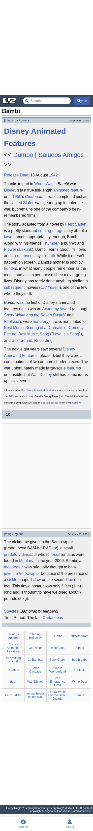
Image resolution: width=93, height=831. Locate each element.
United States (22, 203)
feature (77, 190)
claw (37, 580)
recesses (53, 402)
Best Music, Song (33, 334)
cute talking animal (13, 659)
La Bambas (35, 659)
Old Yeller (49, 287)
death (50, 256)
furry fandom (79, 636)
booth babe (80, 659)
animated (61, 190)
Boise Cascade (35, 669)
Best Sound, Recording (32, 340)
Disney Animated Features (35, 137)
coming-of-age (50, 231)
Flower (10, 249)
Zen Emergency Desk (57, 681)
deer (13, 681)
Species (11, 611)
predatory (12, 554)
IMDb (11, 396)
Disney (10, 190)
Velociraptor (29, 573)
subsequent (14, 287)
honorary (40, 321)
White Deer (79, 681)
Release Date (16, 175)
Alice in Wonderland (57, 669)
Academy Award (56, 309)
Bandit (79, 695)
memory (76, 402)
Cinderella (34, 196)
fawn (8, 237)
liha (21, 534)
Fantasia (11, 321)
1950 (16, 196)
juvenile (11, 573)
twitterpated (57, 648)
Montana (26, 561)
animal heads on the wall (35, 695)
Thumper (51, 243)
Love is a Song (66, 334)
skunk (27, 249)
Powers (24, 120)
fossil (55, 554)
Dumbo (23, 154)
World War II (45, 184)
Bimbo (79, 648)
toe (70, 580)
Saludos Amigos (61, 154)
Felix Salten (75, 224)
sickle (12, 580)
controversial (26, 256)
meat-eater (13, 567)
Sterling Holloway (35, 636)
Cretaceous (53, 618)
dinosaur (29, 554)
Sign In (82, 101)
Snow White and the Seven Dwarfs (34, 315)
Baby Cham (57, 659)
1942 (53, 175)
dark (45, 402)
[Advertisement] (46, 47)
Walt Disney (41, 374)
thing (8, 120)
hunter (9, 268)
